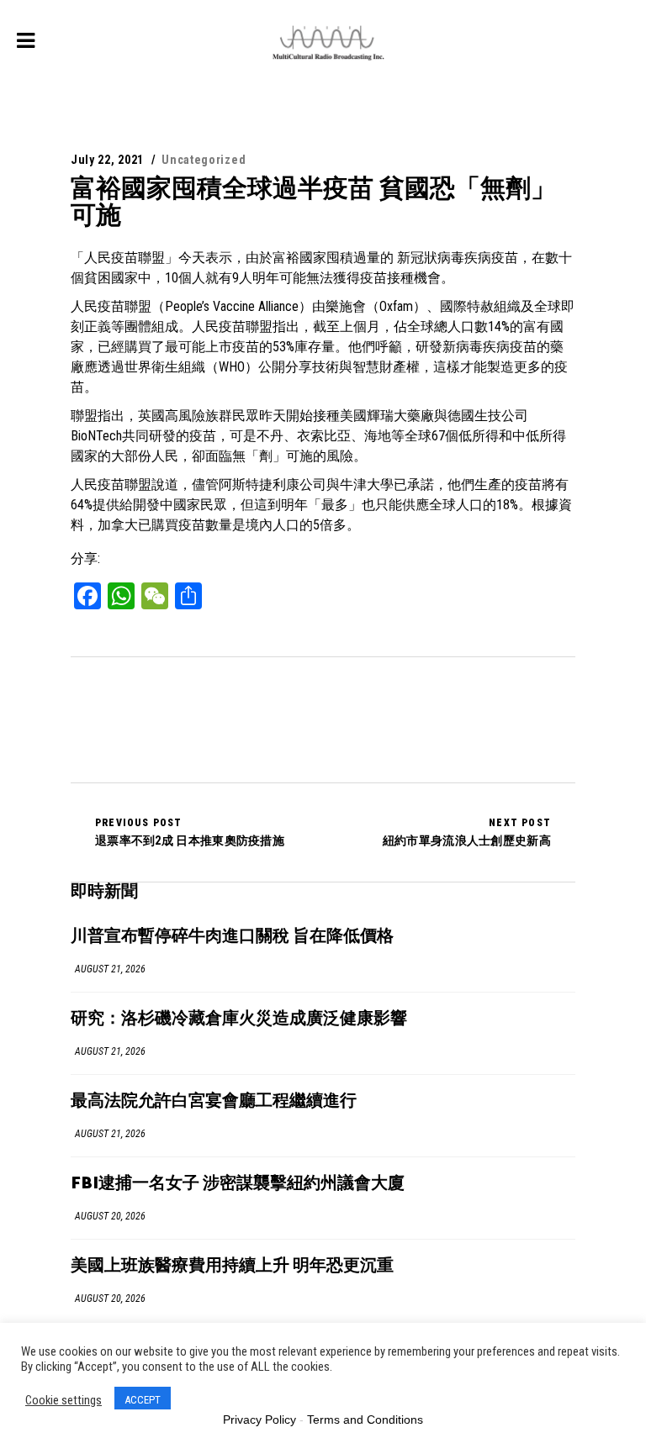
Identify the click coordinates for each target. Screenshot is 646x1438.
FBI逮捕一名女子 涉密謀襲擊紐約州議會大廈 (238, 1184)
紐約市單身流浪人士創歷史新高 (467, 832)
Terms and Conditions (365, 1419)
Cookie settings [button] (63, 1400)
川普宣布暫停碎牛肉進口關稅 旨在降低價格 (232, 937)
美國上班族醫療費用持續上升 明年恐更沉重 (232, 1266)
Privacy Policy (259, 1419)
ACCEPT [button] (142, 1399)
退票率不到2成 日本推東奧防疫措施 (189, 832)
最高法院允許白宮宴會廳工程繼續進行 (214, 1101)
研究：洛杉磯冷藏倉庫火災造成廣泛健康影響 (239, 1019)
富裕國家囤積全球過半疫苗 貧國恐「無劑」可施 (313, 201)
